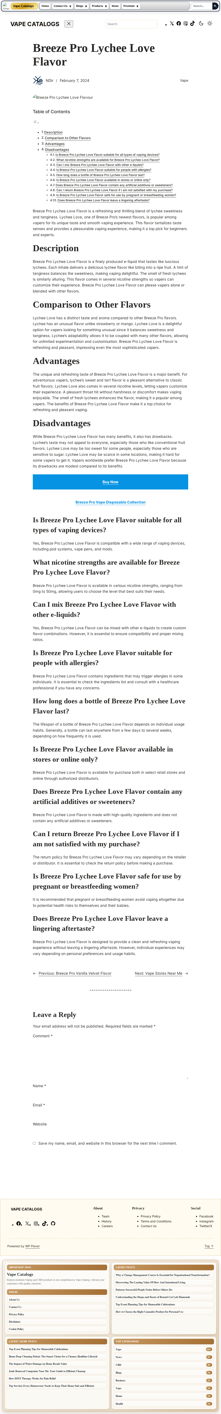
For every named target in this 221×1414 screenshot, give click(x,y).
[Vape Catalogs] (6, 6)
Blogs (79, 6)
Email (39, 1105)
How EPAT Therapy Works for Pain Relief (32, 1378)
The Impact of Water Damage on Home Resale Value (38, 1364)
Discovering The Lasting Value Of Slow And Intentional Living (150, 1282)
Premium (129, 6)
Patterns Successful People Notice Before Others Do (144, 1290)
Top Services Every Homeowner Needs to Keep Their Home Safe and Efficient (51, 1386)
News (115, 6)
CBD (118, 1364)
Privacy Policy (16, 1314)
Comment (43, 1036)
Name (39, 1086)
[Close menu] (69, 23)
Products (97, 6)
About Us (14, 1299)
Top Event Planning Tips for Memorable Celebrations (145, 1304)
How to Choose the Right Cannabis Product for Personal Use (149, 1312)
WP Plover (32, 1246)
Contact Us (61, 6)
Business (120, 1380)
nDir (49, 80)
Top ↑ (209, 1246)
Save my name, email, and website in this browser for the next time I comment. (107, 1143)
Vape (184, 80)
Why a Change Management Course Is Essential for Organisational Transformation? (163, 1275)
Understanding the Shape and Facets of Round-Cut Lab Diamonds (153, 1297)
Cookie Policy (16, 1329)
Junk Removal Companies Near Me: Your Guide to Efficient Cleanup (47, 1371)
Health (119, 1403)
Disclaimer (15, 1321)
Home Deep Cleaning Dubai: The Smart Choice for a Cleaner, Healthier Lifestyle (53, 1356)
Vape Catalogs (23, 6)
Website (40, 1124)
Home (45, 6)
